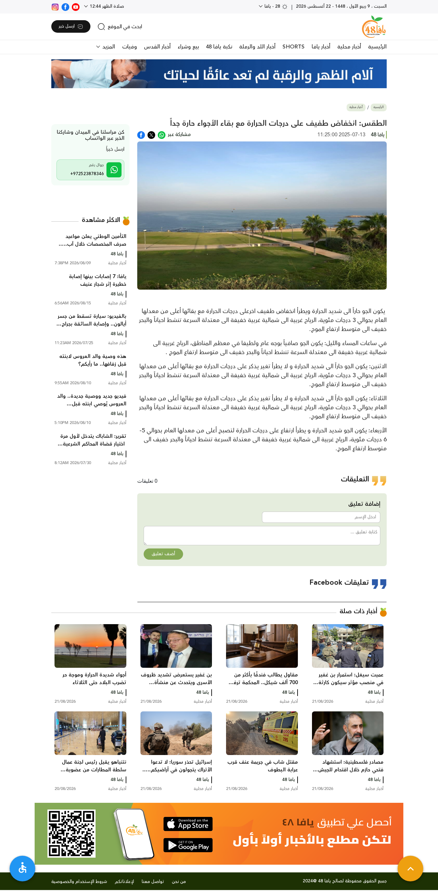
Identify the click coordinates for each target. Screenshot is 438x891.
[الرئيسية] (374, 26)
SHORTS (293, 47)
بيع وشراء (188, 47)
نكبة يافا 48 (219, 47)
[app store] (188, 824)
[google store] (188, 845)
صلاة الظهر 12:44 (106, 6)
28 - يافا (272, 6)
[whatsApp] (161, 134)
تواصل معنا (153, 881)
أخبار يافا (321, 47)
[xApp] (151, 134)
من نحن (179, 881)
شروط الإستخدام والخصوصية (79, 881)
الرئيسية (377, 47)
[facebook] (65, 6)
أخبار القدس (157, 47)
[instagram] (55, 6)
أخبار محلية (349, 47)
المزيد (108, 47)
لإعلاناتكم (124, 881)
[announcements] (219, 73)
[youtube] (76, 6)
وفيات (129, 47)
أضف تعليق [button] (163, 553)
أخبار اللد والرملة (257, 47)
